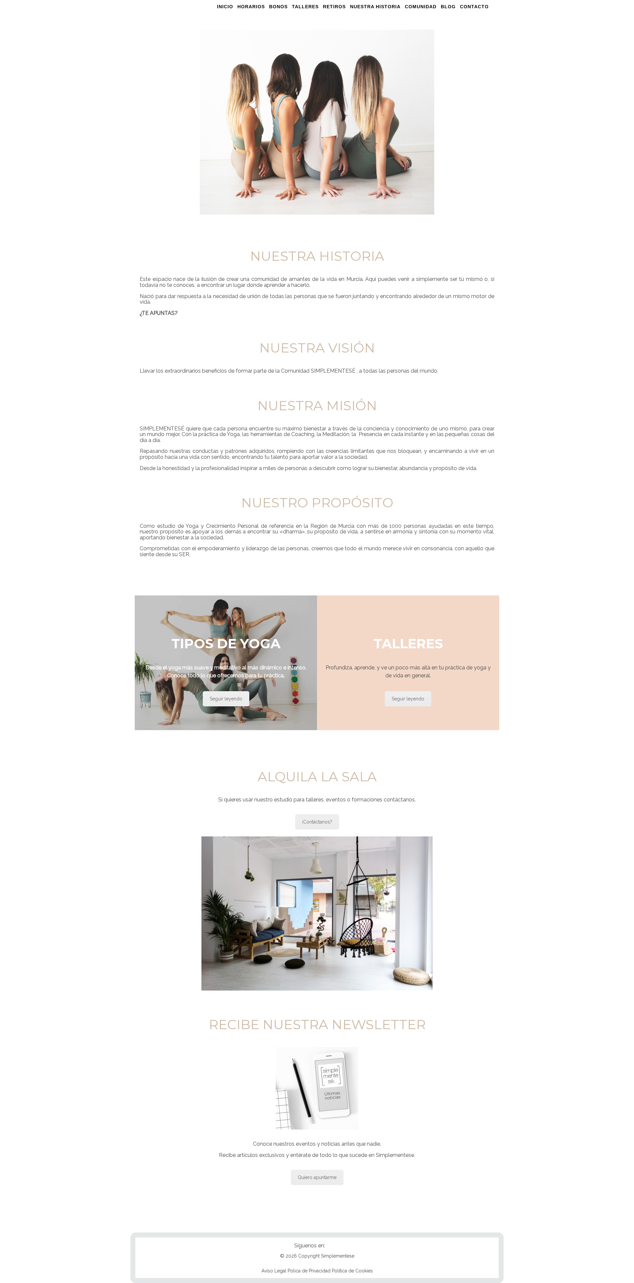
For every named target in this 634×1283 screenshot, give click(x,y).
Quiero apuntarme (317, 1177)
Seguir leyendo (226, 698)
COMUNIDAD (421, 6)
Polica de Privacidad (309, 1270)
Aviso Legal (274, 1270)
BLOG (448, 6)
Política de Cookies (352, 1270)
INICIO (225, 6)
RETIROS (334, 6)
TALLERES (305, 6)
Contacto (474, 6)
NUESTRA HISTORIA (375, 6)
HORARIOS (251, 6)
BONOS (278, 6)
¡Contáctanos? (317, 822)
